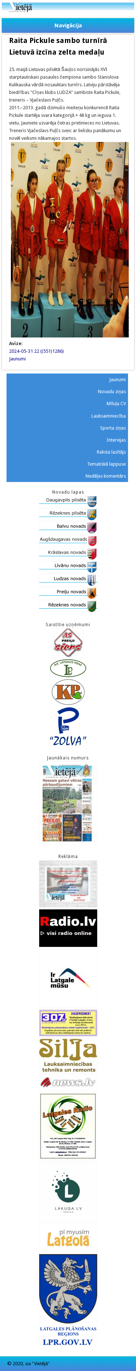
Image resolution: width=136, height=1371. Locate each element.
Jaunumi (17, 358)
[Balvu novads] (68, 531)
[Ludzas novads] (68, 584)
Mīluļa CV (116, 403)
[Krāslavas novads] (68, 558)
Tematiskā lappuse (106, 464)
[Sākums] (68, 10)
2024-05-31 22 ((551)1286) (36, 351)
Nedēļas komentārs (106, 476)
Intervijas (116, 440)
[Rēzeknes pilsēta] (68, 518)
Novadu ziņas (112, 391)
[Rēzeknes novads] (68, 610)
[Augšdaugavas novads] (68, 545)
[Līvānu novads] (68, 571)
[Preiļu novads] (68, 597)
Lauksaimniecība (108, 416)
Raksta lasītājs (111, 452)
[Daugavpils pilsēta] (68, 505)
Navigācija (68, 25)
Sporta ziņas (113, 428)
